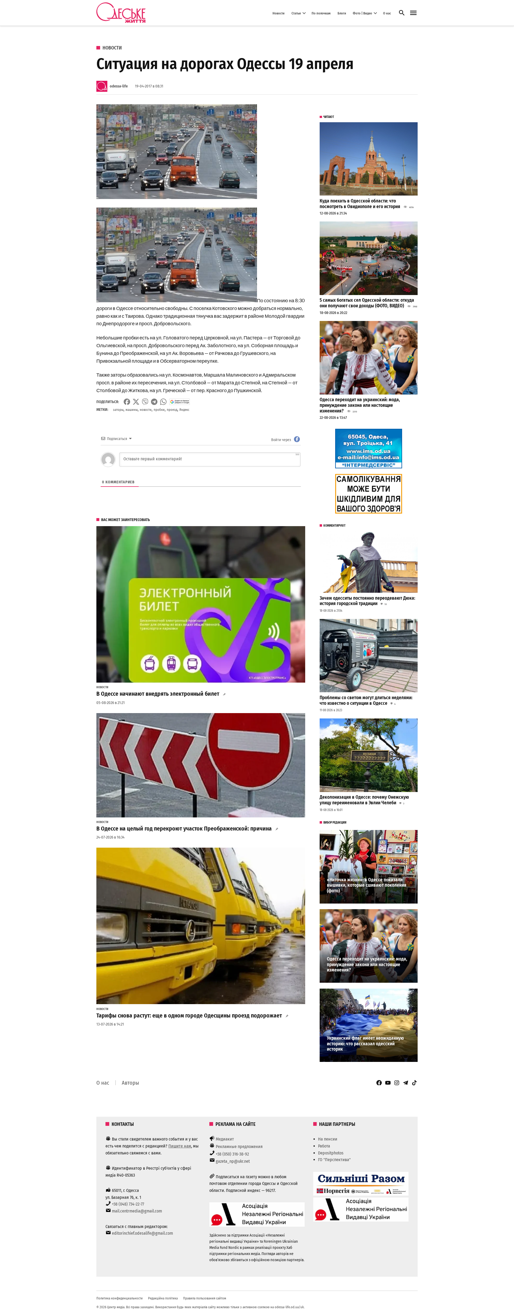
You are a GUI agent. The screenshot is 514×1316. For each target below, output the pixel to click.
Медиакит (225, 1139)
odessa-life (119, 86)
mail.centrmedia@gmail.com (137, 1211)
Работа (324, 1146)
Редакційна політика (163, 1298)
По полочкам (321, 13)
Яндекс (184, 410)
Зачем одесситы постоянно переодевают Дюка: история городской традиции (367, 601)
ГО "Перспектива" (334, 1159)
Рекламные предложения (239, 1146)
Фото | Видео (362, 13)
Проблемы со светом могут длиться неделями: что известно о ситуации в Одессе (366, 700)
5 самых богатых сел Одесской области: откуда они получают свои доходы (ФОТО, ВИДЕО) (367, 303)
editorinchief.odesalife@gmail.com (142, 1233)
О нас (387, 13)
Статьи (296, 13)
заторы (118, 410)
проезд (172, 410)
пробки (159, 410)
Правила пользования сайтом (204, 1298)
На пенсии (327, 1139)
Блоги (342, 13)
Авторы (130, 1083)
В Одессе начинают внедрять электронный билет (157, 693)
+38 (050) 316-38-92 (232, 1154)
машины (132, 410)
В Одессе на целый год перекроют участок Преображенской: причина (184, 828)
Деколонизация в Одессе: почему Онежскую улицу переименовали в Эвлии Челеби (364, 800)
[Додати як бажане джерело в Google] (179, 402)
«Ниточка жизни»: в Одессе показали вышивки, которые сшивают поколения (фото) (366, 885)
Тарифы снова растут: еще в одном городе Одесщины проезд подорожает (189, 1015)
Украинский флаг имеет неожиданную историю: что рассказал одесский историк (365, 1043)
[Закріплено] (413, 13)
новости (146, 410)
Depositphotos (330, 1153)
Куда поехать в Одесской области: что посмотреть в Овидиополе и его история (360, 203)
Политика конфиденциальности (119, 1298)
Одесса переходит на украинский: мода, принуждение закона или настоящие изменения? (360, 405)
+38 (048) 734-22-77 (128, 1204)
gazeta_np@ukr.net (233, 1161)
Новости (279, 13)
